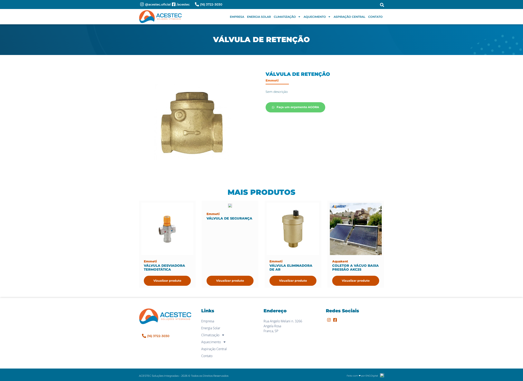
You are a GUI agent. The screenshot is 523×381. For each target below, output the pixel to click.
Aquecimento (315, 17)
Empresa (237, 17)
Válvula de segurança (229, 218)
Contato (375, 17)
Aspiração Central (349, 17)
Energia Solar (259, 17)
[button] (382, 5)
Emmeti (272, 80)
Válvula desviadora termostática (164, 267)
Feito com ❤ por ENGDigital (362, 375)
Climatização (285, 17)
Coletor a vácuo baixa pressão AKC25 (355, 267)
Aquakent (340, 261)
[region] (53, 349)
